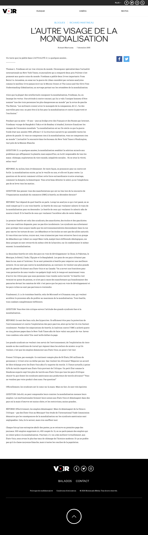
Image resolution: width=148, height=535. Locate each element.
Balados (65, 481)
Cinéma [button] (83, 11)
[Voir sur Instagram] (137, 3)
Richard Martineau (82, 22)
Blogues (59, 22)
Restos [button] (124, 11)
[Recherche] (142, 3)
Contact (82, 481)
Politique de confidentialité (41, 491)
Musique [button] (40, 11)
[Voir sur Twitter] (131, 3)
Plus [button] (117, 3)
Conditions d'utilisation (66, 491)
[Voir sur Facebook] (126, 3)
